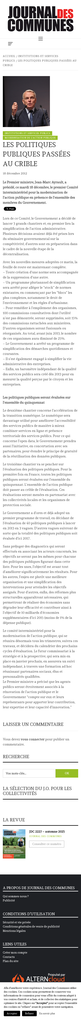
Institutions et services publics (27, 133)
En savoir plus (47, 1013)
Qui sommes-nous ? (15, 896)
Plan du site (10, 961)
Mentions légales (14, 931)
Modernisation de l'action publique (30, 137)
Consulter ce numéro (46, 844)
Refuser (29, 1013)
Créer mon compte (15, 952)
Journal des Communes (45, 836)
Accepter (12, 1013)
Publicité (9, 900)
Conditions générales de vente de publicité (31, 926)
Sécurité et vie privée (17, 922)
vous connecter (32, 739)
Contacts (9, 957)
